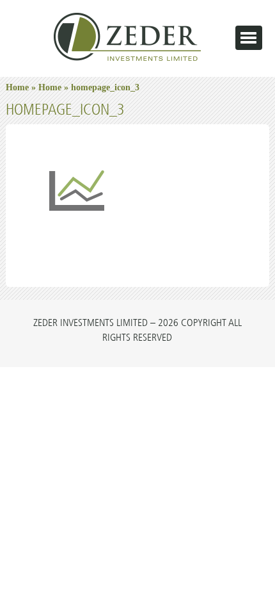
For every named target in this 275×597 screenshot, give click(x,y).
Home (17, 87)
